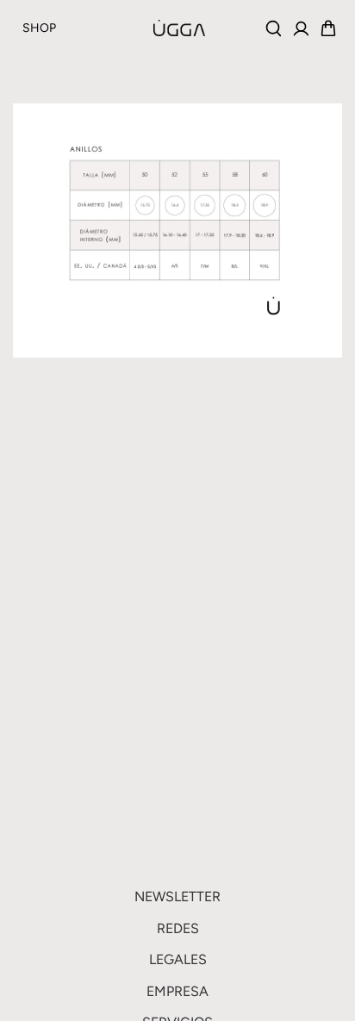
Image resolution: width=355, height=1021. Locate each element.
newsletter (177, 896)
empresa (177, 991)
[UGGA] (136, 27)
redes (178, 928)
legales (178, 959)
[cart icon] (328, 28)
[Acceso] (301, 28)
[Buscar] (273, 28)
